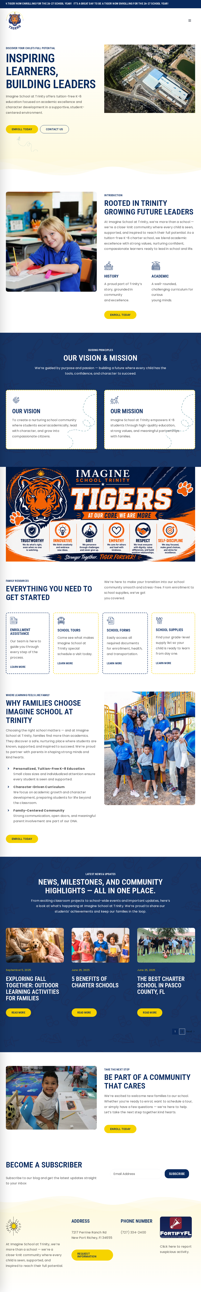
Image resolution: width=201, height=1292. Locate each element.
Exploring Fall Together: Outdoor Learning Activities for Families (32, 988)
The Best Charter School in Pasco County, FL (161, 985)
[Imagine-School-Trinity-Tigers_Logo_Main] (15, 12)
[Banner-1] (101, 929)
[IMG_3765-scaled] (166, 929)
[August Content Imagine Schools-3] (35, 929)
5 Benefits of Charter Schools (95, 982)
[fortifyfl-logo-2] (176, 1218)
